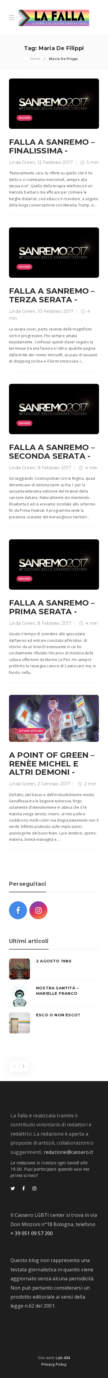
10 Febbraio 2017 (56, 311)
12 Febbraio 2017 (55, 162)
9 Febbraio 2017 (54, 467)
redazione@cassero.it (68, 1152)
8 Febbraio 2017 (55, 623)
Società (24, 117)
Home (35, 58)
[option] (54, 996)
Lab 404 (63, 1357)
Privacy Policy (54, 1364)
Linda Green (22, 162)
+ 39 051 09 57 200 (31, 1233)
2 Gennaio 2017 (54, 784)
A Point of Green (31, 730)
